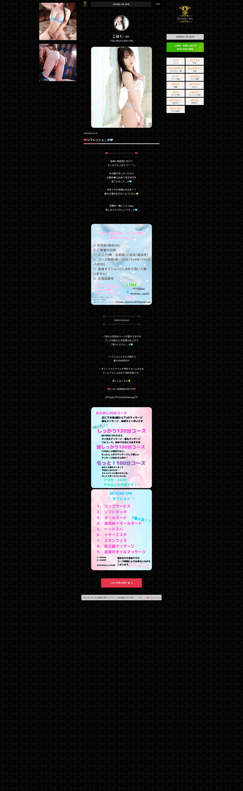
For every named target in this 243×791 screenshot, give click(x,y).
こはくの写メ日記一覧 (120, 582)
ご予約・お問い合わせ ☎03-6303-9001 (185, 47)
